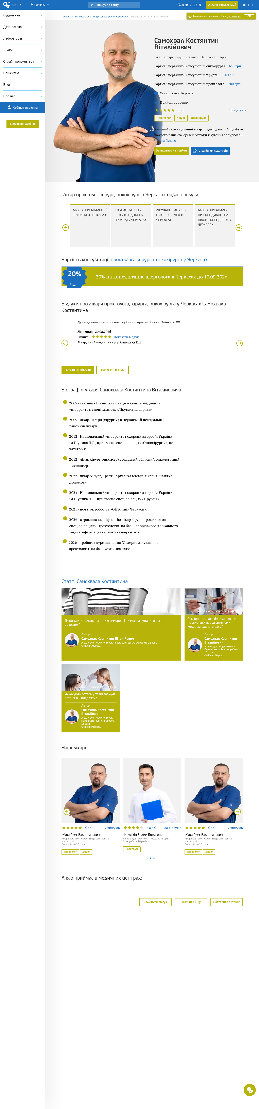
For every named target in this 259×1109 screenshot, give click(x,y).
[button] (114, 5)
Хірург (181, 118)
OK (249, 16)
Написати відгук (112, 370)
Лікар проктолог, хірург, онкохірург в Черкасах (100, 16)
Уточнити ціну (191, 902)
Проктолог (164, 118)
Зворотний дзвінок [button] (23, 124)
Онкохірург (198, 118)
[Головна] (12, 5)
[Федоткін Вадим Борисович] (152, 805)
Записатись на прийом (171, 150)
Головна (66, 16)
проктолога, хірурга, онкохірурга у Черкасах (159, 260)
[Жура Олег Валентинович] (91, 807)
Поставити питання (226, 902)
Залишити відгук (155, 902)
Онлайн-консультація (213, 150)
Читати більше (165, 140)
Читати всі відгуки (78, 370)
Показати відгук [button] (126, 337)
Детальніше (234, 16)
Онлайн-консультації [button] (222, 4)
